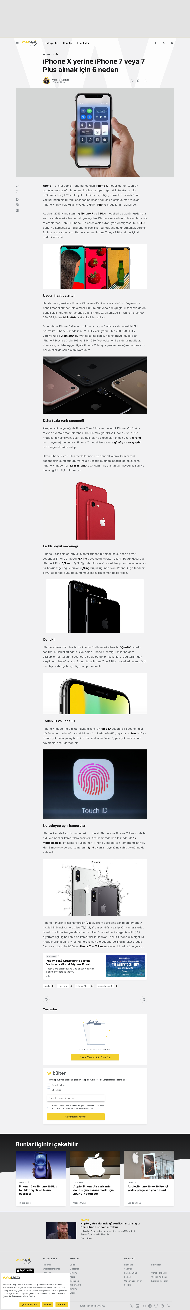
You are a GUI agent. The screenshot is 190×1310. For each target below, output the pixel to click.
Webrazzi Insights (51, 1269)
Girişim (73, 1273)
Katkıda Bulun (130, 1273)
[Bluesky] (155, 1305)
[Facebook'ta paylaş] (17, 199)
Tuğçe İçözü (25, 1203)
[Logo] (29, 43)
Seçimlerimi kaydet (75, 1116)
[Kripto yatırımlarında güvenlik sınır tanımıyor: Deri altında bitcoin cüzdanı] (61, 1230)
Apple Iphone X (105, 986)
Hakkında (128, 1265)
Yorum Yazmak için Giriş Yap (95, 1057)
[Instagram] (149, 1305)
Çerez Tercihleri (159, 1273)
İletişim (127, 1285)
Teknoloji (48, 54)
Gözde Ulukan (80, 1203)
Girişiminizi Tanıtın (133, 1281)
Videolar (47, 1273)
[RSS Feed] (168, 1305)
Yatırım (73, 1289)
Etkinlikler (83, 43)
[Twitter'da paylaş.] (17, 204)
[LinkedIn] (137, 1305)
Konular (67, 43)
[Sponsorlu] (125, 966)
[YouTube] (143, 1305)
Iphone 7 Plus (83, 986)
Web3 (73, 1293)
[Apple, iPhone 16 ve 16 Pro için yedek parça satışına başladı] (149, 1165)
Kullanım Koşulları (159, 1281)
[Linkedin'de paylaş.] (17, 210)
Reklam (127, 1277)
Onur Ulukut (86, 1238)
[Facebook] (162, 1305)
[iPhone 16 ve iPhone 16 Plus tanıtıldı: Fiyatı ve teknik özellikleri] (41, 1165)
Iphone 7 (63, 986)
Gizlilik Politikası (159, 1277)
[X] (131, 1305)
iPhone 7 (87, 213)
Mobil (72, 1277)
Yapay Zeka (75, 1285)
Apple (47, 986)
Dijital (73, 1265)
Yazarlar (128, 1269)
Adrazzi (49, 976)
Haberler (47, 1265)
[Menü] (17, 43)
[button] (95, 266)
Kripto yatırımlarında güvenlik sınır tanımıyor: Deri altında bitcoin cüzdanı (111, 1225)
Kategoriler (51, 43)
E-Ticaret (74, 1269)
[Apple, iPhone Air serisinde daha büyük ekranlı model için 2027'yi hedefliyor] (95, 1165)
